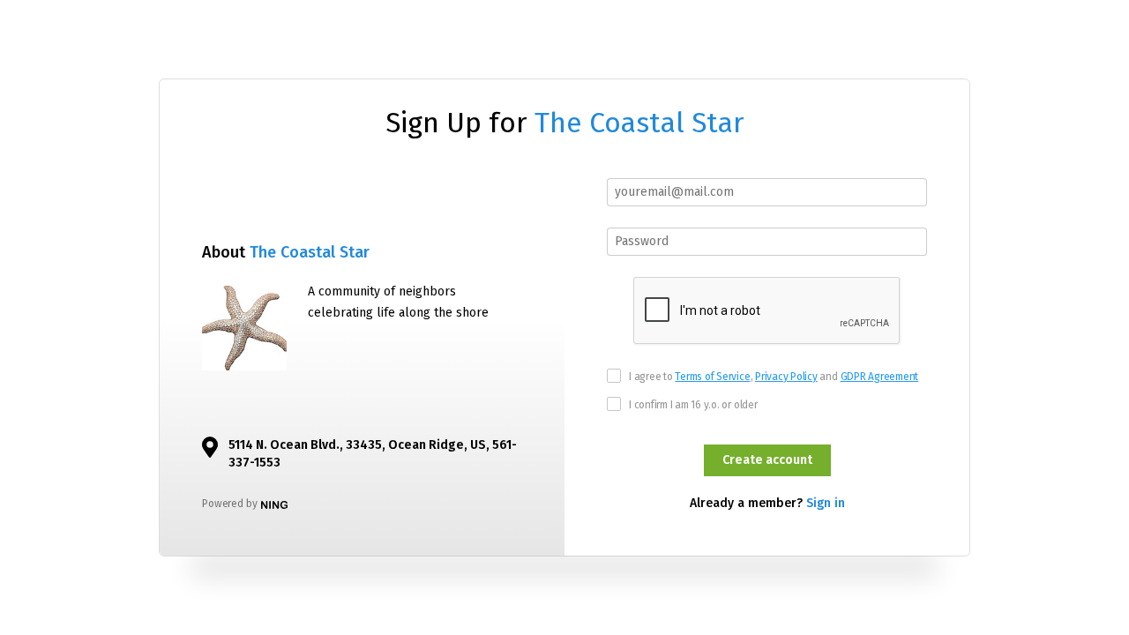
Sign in (825, 503)
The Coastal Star (639, 122)
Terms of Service (712, 376)
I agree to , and (773, 376)
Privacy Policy (786, 376)
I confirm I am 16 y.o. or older (693, 405)
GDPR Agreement (880, 376)
